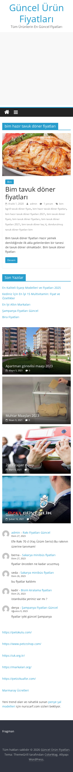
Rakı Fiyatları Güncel (36, 532)
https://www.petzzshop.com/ (21, 644)
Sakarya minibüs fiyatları (39, 555)
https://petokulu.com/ (17, 632)
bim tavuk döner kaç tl (34, 224)
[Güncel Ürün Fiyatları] (6, 112)
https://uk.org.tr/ (13, 655)
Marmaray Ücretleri (15, 690)
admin (34, 203)
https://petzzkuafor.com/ (19, 679)
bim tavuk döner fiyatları (26, 219)
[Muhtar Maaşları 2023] (36, 379)
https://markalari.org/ (16, 667)
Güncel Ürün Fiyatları (36, 13)
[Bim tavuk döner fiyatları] (36, 135)
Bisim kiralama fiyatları (36, 590)
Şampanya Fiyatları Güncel (20, 311)
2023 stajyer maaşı (20, 465)
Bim (9, 182)
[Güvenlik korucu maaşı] (36, 478)
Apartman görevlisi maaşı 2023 (29, 366)
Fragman (8, 731)
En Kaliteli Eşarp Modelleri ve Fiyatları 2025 (31, 288)
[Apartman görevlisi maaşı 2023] (36, 329)
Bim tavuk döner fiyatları (30, 193)
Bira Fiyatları (10, 317)
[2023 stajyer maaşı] (36, 428)
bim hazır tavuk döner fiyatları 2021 (25, 214)
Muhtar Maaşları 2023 (22, 415)
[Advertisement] (36, 68)
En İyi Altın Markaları (16, 304)
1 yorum (48, 203)
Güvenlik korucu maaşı (23, 514)
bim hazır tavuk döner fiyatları (49, 208)
